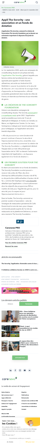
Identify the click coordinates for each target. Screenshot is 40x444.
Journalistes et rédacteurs (29, 406)
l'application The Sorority (12, 75)
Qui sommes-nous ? (7, 395)
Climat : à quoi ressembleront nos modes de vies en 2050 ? (28, 328)
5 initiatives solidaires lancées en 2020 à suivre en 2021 (20, 270)
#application (6, 277)
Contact (24, 409)
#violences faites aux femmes (11, 284)
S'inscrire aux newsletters (29, 403)
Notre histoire (6, 392)
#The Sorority (16, 277)
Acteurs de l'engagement (9, 403)
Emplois (24, 392)
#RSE (17, 281)
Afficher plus (20, 357)
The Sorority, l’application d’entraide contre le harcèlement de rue (20, 263)
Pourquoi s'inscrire (7, 400)
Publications (25, 395)
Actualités (4, 406)
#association (24, 279)
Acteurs (10, 304)
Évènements (25, 398)
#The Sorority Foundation (10, 279)
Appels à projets (6, 409)
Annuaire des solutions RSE (30, 400)
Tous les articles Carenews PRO (16, 243)
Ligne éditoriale (6, 398)
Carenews (28, 304)
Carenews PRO (9, 7)
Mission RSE (5, 413)
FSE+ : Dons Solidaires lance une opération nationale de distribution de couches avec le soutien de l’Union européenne (28, 315)
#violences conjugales (28, 281)
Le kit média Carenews (8, 416)
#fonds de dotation (8, 281)
